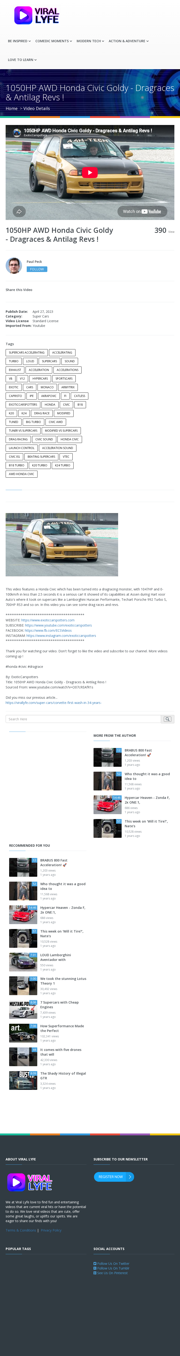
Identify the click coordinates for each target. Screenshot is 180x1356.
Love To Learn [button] (20, 59)
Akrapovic (48, 396)
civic (66, 405)
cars (29, 387)
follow (37, 269)
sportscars (64, 379)
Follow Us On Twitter (112, 1263)
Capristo (15, 396)
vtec (66, 457)
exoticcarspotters (23, 405)
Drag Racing (18, 439)
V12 (22, 379)
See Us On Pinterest (112, 1273)
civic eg (14, 457)
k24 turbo (62, 465)
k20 (11, 413)
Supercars (49, 361)
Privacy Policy (51, 1230)
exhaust (15, 370)
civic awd (56, 422)
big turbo (33, 422)
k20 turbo (39, 465)
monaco (47, 387)
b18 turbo (16, 465)
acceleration (39, 370)
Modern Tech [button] (89, 41)
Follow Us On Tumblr (112, 1268)
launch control (21, 448)
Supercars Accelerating (27, 353)
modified (63, 413)
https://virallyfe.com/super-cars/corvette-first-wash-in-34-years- (54, 702)
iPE (32, 396)
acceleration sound (57, 448)
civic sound (44, 439)
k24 (24, 413)
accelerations (67, 370)
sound (70, 361)
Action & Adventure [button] (127, 41)
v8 (10, 379)
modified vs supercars (61, 431)
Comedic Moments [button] (52, 41)
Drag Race (41, 413)
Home (12, 108)
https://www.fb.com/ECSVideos (48, 630)
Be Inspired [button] (17, 41)
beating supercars (41, 457)
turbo (14, 361)
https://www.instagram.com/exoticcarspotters (61, 635)
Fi (65, 396)
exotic (14, 387)
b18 (80, 405)
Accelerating (62, 353)
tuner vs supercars (23, 431)
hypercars (40, 379)
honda (50, 405)
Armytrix (68, 387)
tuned (13, 422)
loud (30, 361)
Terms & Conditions (21, 1230)
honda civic (70, 439)
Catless (79, 396)
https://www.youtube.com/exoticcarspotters (58, 625)
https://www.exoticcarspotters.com (48, 620)
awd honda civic (21, 474)
